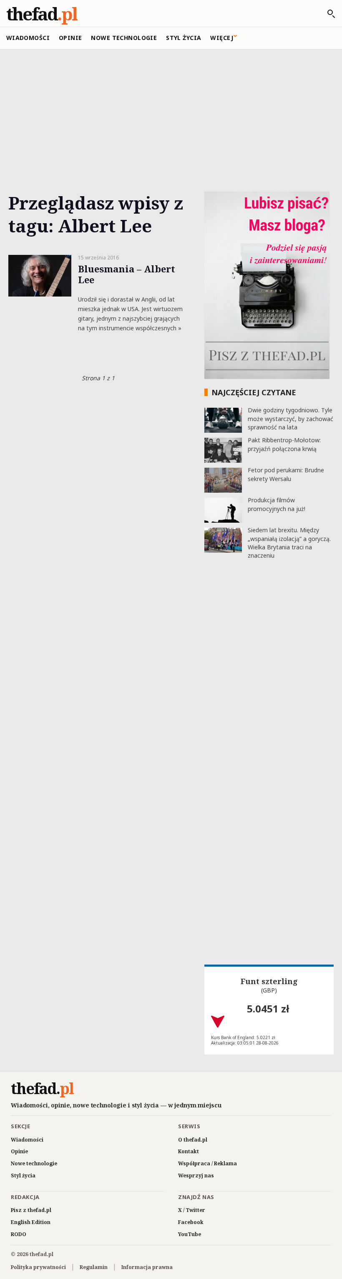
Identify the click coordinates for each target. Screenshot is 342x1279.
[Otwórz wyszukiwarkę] (327, 13)
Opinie (70, 38)
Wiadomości (28, 38)
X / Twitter (191, 1210)
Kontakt (188, 1151)
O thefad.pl (192, 1139)
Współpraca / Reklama (207, 1163)
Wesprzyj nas (196, 1175)
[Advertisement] (171, 111)
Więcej (221, 38)
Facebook (191, 1222)
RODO (18, 1234)
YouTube (189, 1234)
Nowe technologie (124, 38)
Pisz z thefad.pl (31, 1210)
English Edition (30, 1222)
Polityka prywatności (38, 1267)
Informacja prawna (147, 1267)
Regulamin (94, 1267)
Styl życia (183, 38)
